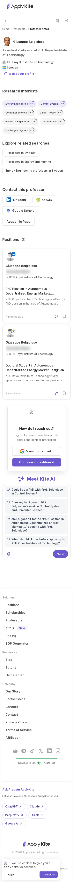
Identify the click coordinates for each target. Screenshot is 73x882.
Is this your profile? (22, 73)
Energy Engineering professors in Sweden (34, 170)
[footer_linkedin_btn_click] (49, 751)
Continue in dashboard (36, 462)
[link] (38, 29)
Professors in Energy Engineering (28, 161)
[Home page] (20, 6)
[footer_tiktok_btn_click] (32, 751)
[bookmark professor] (57, 21)
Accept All (49, 874)
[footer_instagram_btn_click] (58, 751)
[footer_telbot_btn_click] (15, 751)
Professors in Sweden (21, 152)
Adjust (11, 874)
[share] (67, 21)
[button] (6, 21)
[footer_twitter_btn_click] (41, 751)
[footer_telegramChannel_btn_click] (24, 751)
